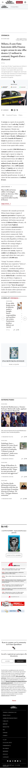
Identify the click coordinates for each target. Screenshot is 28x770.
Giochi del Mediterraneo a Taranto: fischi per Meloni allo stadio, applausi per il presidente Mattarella (13, 409)
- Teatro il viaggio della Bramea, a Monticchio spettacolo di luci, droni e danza (13, 573)
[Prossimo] (25, 319)
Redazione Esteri (6, 498)
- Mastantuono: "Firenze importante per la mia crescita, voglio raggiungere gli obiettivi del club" (13, 585)
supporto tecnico (5, 695)
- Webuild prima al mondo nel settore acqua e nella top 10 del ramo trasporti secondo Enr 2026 (13, 593)
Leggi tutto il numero (14, 555)
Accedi (7, 661)
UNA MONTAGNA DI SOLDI (13, 361)
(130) (26, 498)
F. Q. (3, 63)
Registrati (20, 661)
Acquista (14, 364)
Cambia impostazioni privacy (10, 718)
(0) (18, 329)
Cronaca (5, 35)
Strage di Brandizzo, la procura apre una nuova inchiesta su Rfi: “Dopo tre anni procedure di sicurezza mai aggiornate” (9, 469)
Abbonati (19, 2)
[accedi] (25, 2)
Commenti (6, 110)
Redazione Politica (7, 436)
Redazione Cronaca (7, 458)
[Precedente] (3, 319)
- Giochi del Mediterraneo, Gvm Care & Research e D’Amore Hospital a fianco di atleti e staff (13, 569)
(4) (26, 458)
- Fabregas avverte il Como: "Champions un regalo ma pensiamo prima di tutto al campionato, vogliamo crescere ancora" (14, 581)
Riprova (14, 700)
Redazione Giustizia (7, 476)
